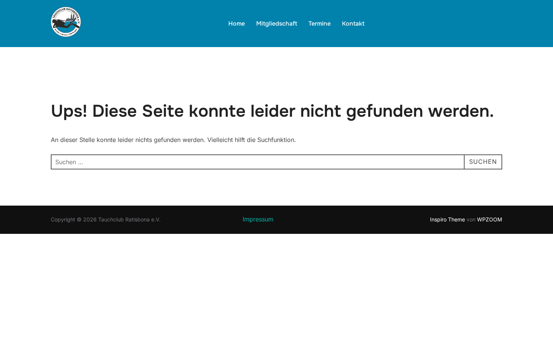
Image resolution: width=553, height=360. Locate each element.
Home (236, 23)
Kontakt (353, 23)
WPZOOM (489, 219)
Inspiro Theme (447, 219)
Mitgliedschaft (276, 23)
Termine (319, 23)
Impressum (258, 219)
